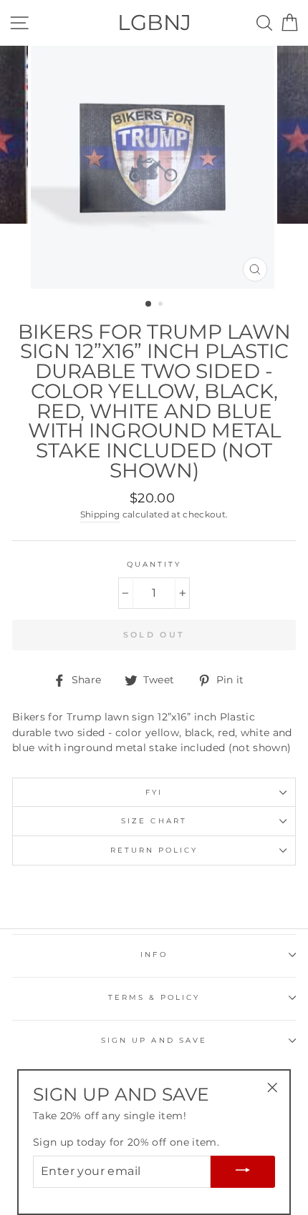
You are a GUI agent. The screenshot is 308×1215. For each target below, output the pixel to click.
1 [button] (149, 304)
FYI (154, 792)
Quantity (154, 564)
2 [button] (161, 305)
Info (153, 954)
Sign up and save (154, 1040)
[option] (154, 167)
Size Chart (154, 820)
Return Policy (154, 850)
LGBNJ (154, 22)
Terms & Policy (154, 997)
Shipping (100, 515)
